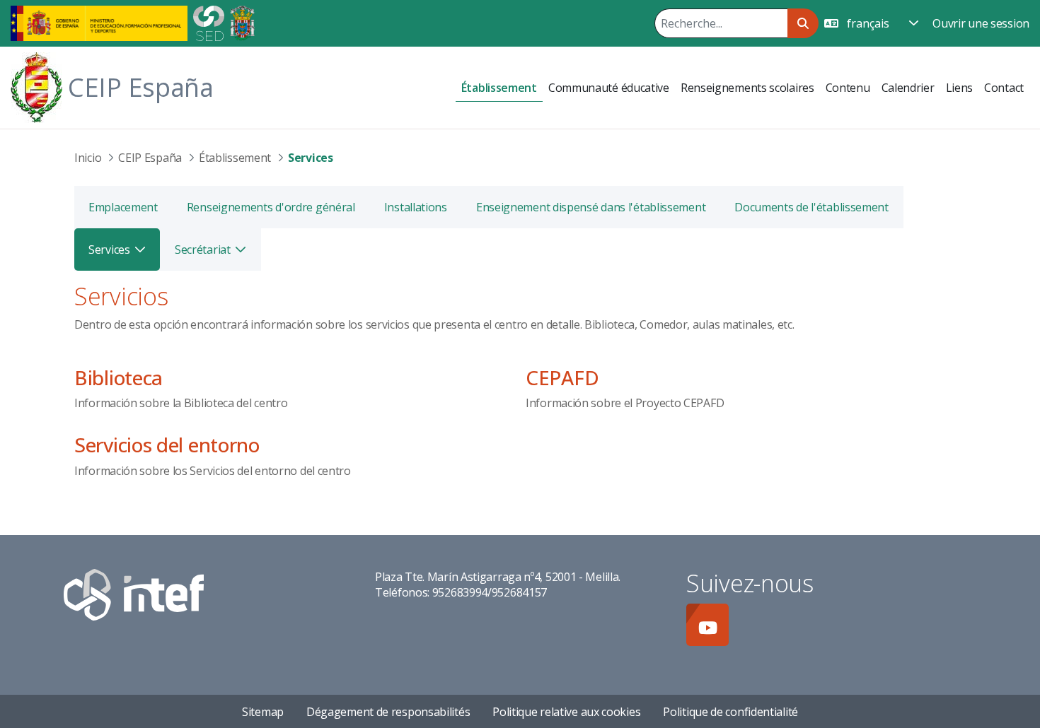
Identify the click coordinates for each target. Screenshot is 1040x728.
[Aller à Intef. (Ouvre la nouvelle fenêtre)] (134, 593)
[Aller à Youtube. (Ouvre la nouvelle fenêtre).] (707, 625)
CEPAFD (562, 377)
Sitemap (263, 712)
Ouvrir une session (980, 23)
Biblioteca (118, 377)
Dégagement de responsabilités (388, 712)
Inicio (87, 157)
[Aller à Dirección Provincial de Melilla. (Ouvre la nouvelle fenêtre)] (242, 22)
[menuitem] (499, 88)
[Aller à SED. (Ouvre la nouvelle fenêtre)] (208, 22)
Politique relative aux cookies (566, 712)
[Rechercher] (803, 23)
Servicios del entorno (167, 444)
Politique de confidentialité (730, 712)
